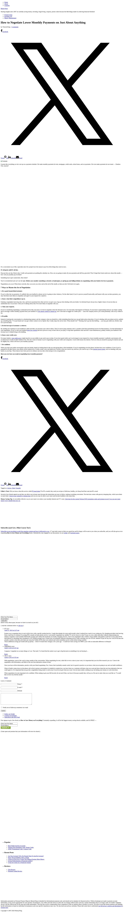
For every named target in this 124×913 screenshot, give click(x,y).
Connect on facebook (10, 715)
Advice (9, 488)
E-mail (20, 687)
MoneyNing (4, 8)
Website (20, 691)
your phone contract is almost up (47, 311)
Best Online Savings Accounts (16, 846)
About (6, 4)
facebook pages (74, 533)
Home (6, 2)
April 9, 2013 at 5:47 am (11, 648)
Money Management (10, 18)
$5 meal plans (36, 491)
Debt (13, 488)
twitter (66, 533)
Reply (6, 644)
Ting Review (11, 869)
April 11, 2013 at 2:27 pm (11, 630)
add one (20, 625)
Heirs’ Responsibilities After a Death (18, 857)
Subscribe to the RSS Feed (12, 717)
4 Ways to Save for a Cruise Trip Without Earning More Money (26, 859)
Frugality (18, 488)
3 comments (14, 27)
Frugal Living (8, 15)
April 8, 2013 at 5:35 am (11, 657)
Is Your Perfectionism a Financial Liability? (20, 861)
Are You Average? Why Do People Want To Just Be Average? (26, 856)
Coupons (7, 5)
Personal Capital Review (15, 871)
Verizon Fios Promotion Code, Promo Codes (21, 847)
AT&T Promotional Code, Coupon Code (19, 849)
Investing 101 (8, 16)
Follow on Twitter (9, 714)
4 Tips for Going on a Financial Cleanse (19, 862)
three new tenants (32, 330)
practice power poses (99, 349)
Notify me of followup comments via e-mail (15, 707)
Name (20, 684)
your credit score (16, 338)
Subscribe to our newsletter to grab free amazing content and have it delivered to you (25, 531)
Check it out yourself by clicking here (20, 496)
